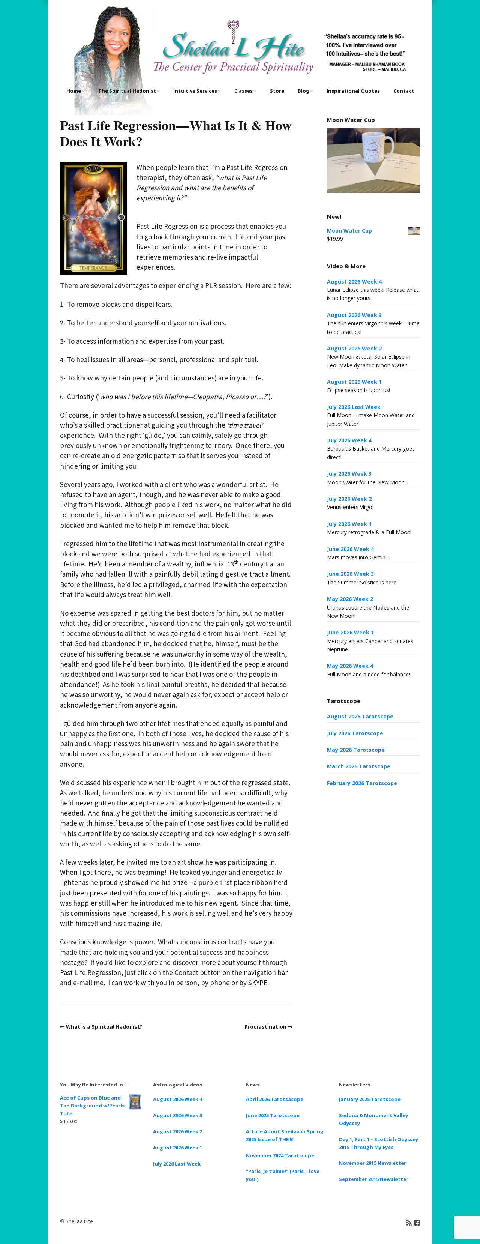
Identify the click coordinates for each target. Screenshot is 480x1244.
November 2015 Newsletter (372, 1163)
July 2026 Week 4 (349, 440)
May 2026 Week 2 (350, 598)
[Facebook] (417, 1222)
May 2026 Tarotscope (356, 749)
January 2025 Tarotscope (369, 1099)
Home (73, 90)
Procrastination (265, 1026)
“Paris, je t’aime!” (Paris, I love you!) (283, 1175)
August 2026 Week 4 (354, 281)
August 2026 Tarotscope (360, 716)
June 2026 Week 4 (350, 549)
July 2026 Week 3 (349, 473)
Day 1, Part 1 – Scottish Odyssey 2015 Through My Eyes (378, 1143)
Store (277, 90)
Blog (303, 90)
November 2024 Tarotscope (280, 1155)
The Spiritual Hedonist (127, 90)
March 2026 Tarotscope (358, 766)
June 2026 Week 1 (350, 632)
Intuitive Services (195, 90)
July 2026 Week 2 (349, 498)
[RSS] (409, 1222)
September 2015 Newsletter (373, 1179)
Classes (243, 90)
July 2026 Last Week (354, 406)
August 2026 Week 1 (354, 381)
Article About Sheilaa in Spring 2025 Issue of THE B (285, 1135)
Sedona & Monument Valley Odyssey (373, 1119)
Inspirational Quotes (353, 90)
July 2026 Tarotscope (355, 733)
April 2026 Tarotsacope (274, 1099)
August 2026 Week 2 (354, 348)
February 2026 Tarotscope (362, 783)
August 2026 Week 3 (354, 315)
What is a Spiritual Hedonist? (104, 1026)
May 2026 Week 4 (350, 665)
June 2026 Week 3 (350, 573)
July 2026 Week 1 (349, 523)
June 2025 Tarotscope (273, 1115)
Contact (403, 90)
